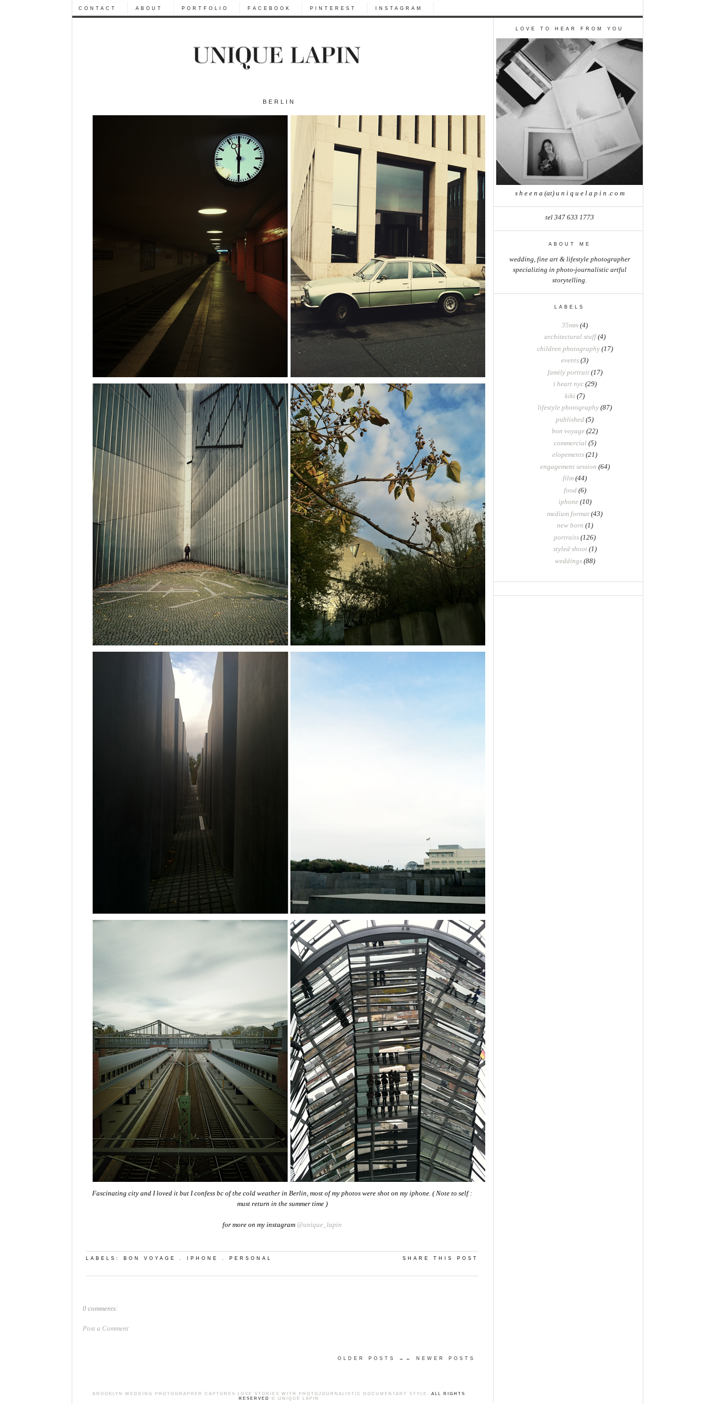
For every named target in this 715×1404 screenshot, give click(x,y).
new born (570, 525)
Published (570, 419)
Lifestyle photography (568, 407)
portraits (566, 537)
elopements (568, 454)
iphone (568, 502)
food (570, 490)
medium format (568, 514)
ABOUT (149, 8)
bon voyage (568, 431)
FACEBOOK (269, 8)
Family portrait (568, 372)
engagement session (568, 466)
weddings (568, 561)
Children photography (568, 349)
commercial (570, 443)
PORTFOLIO (205, 8)
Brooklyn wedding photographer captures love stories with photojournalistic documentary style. (261, 1393)
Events (570, 360)
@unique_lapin (319, 1224)
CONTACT (98, 8)
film (568, 478)
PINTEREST (333, 8)
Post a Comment (106, 1328)
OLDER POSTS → (372, 1358)
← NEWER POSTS (440, 1358)
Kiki (570, 396)
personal (250, 1258)
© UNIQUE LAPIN (294, 1398)
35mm (570, 325)
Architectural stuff (570, 337)
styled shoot (570, 549)
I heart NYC (568, 384)
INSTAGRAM (399, 8)
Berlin (279, 101)
